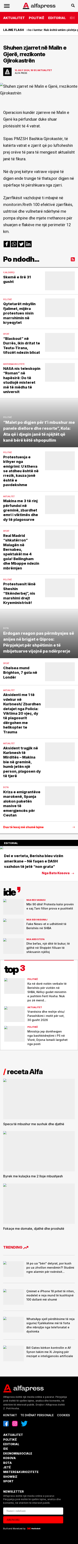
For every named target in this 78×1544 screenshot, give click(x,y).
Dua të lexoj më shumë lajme (23, 827)
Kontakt (10, 1415)
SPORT (8, 1481)
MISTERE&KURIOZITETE (21, 1472)
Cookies (63, 1415)
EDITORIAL (57, 18)
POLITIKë (36, 18)
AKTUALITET (14, 18)
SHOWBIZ (10, 1476)
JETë (7, 1467)
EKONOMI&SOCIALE (17, 1453)
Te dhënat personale (37, 1415)
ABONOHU (13, 1519)
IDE (72, 18)
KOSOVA (9, 1458)
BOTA (7, 1462)
